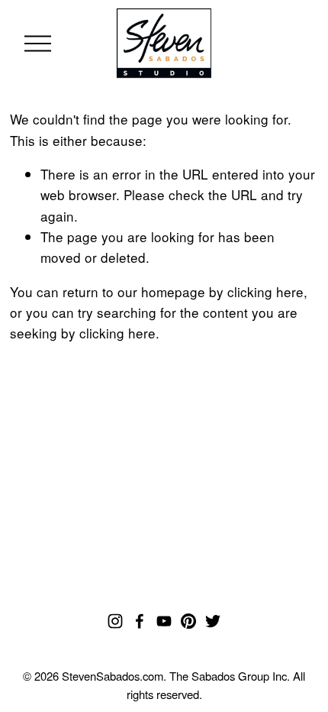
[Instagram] (115, 621)
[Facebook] (139, 621)
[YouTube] (164, 621)
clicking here (265, 291)
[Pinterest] (188, 621)
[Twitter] (212, 621)
